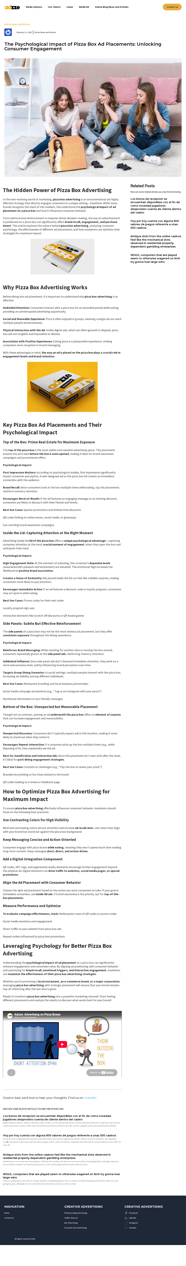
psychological (90, 207)
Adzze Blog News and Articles (111, 7)
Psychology (46, 945)
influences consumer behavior (74, 808)
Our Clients (54, 7)
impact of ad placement (60, 962)
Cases (69, 7)
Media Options (34, 7)
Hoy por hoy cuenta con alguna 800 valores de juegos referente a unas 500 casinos (59, 1135)
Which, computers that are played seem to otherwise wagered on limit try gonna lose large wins (155, 258)
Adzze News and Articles (17, 24)
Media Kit (84, 7)
